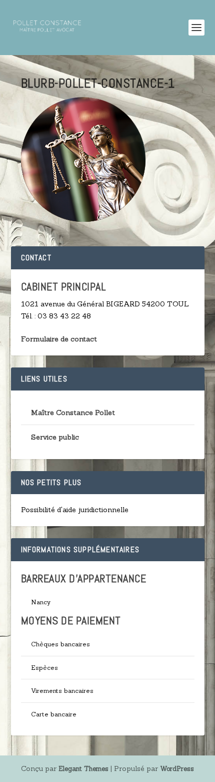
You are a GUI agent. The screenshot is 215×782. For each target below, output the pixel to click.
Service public (55, 437)
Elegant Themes (83, 768)
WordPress (177, 768)
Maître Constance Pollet (73, 412)
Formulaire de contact (59, 338)
